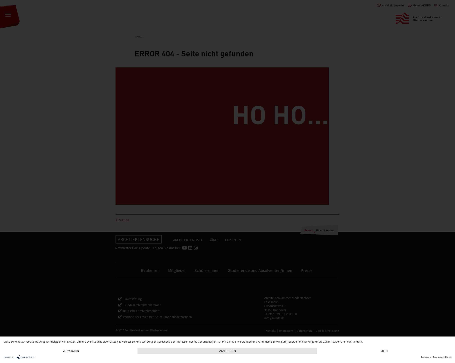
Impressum (426, 357)
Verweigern (71, 351)
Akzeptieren (227, 351)
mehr (384, 351)
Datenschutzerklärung (442, 357)
